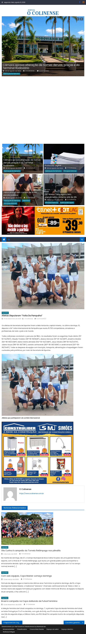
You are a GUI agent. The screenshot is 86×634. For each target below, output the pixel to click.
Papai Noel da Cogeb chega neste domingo (13, 622)
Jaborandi (26, 201)
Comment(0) (44, 71)
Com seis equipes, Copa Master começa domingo (26, 575)
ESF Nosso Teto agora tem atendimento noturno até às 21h (61, 196)
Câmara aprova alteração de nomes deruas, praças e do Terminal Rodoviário (41, 66)
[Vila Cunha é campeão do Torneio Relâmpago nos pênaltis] (42, 528)
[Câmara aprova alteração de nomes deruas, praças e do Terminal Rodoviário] (43, 46)
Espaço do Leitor (53, 629)
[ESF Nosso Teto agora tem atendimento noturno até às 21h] (64, 189)
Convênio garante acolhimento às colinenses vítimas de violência (74, 622)
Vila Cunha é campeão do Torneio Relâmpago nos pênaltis (31, 550)
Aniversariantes (8, 629)
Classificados (22, 629)
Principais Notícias (70, 171)
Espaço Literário (67, 629)
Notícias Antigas (9, 632)
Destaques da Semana (11, 74)
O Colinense (29, 71)
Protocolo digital (53, 165)
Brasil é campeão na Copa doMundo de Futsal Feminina (29, 601)
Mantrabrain (41, 626)
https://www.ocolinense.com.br (31, 493)
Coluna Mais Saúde (37, 629)
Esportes (5, 313)
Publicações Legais (67, 203)
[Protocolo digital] (64, 159)
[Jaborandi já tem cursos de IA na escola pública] (22, 190)
